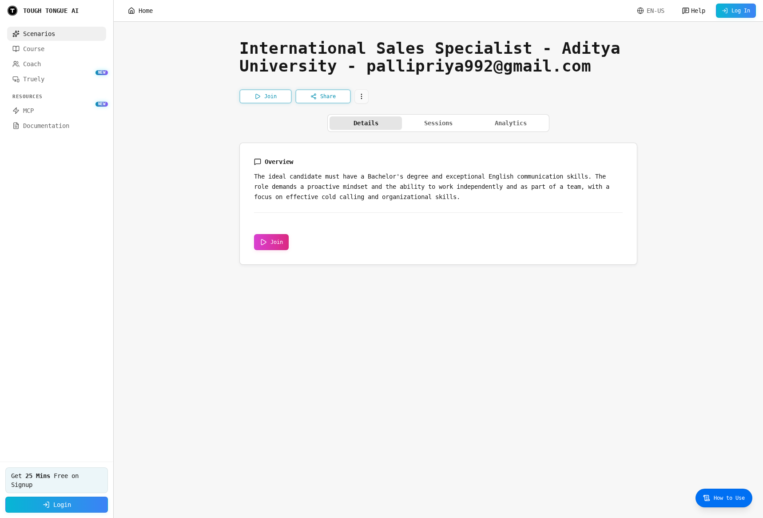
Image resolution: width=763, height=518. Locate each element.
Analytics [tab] (511, 123)
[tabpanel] (438, 204)
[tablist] (438, 123)
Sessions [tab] (438, 123)
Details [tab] (366, 123)
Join (276, 242)
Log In (740, 11)
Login (62, 504)
